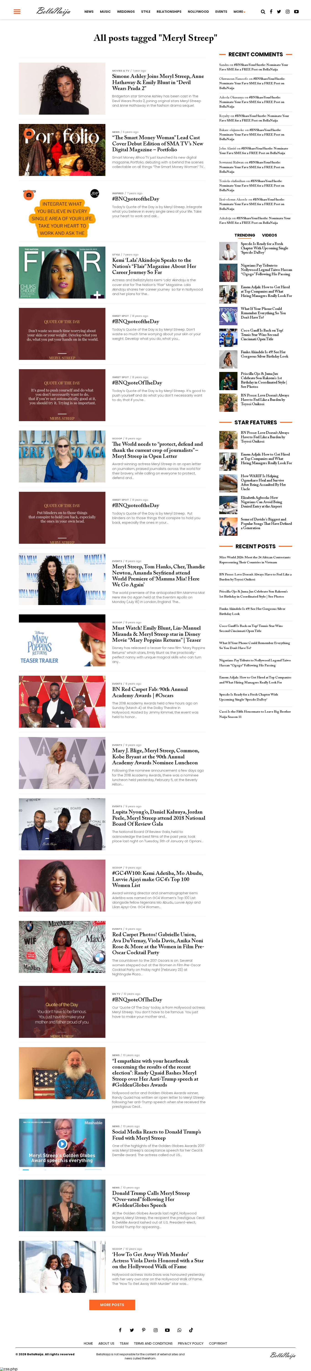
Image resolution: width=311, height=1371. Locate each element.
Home (88, 1343)
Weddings (126, 11)
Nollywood (198, 11)
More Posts (112, 1304)
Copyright (218, 1343)
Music (105, 11)
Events (221, 11)
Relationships (169, 11)
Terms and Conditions (153, 1343)
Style (145, 11)
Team (124, 1343)
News (89, 11)
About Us (106, 1343)
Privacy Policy (191, 1343)
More (238, 11)
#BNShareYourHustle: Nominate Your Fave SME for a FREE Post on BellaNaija (252, 83)
